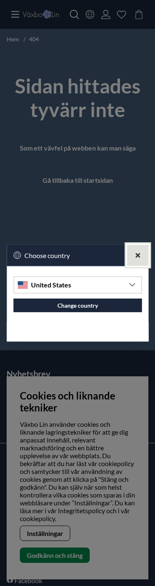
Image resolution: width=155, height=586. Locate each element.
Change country (77, 305)
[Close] (137, 254)
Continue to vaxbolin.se (77, 332)
